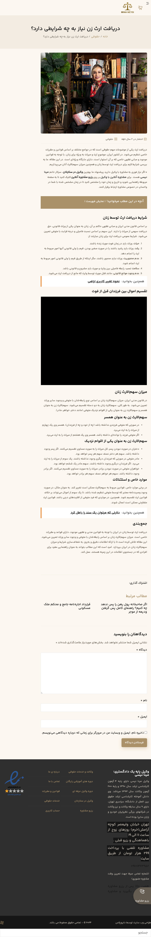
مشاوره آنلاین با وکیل (113, 177)
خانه (105, 36)
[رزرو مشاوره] (142, 891)
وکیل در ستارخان (73, 172)
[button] (122, 583)
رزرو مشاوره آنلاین (82, 177)
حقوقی (95, 36)
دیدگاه (141, 650)
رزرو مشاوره (142, 901)
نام (144, 700)
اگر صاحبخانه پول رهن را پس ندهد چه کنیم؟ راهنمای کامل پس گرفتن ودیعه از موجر (124, 608)
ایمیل (142, 717)
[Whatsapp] (9, 923)
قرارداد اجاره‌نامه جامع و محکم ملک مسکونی (67, 606)
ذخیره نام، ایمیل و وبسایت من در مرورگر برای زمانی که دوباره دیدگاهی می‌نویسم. (93, 733)
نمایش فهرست (95, 201)
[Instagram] (23, 923)
